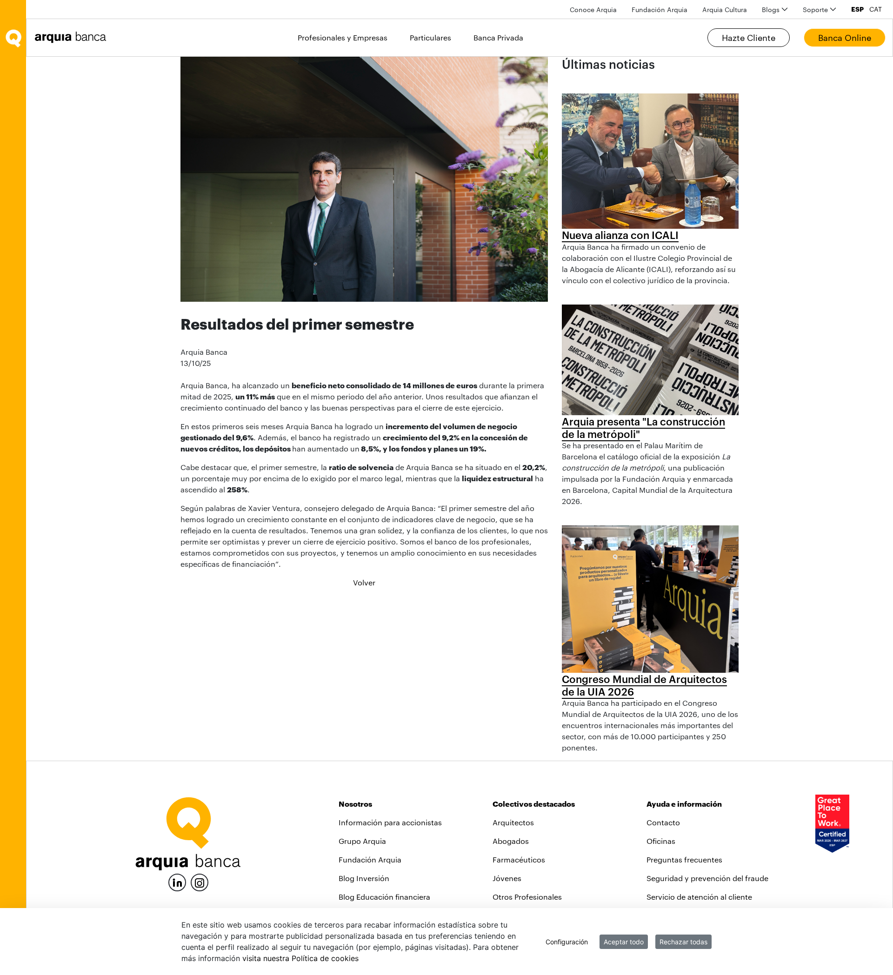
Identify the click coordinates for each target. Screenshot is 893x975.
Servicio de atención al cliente (699, 896)
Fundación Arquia (370, 859)
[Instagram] (199, 881)
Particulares (430, 37)
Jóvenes (507, 878)
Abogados (511, 840)
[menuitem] (593, 9)
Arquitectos (513, 822)
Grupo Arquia (362, 840)
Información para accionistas (390, 822)
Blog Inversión (364, 878)
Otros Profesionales (527, 896)
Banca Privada (498, 37)
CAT (875, 9)
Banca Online (844, 38)
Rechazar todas (683, 942)
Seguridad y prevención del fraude (707, 878)
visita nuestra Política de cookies (300, 958)
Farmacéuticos (519, 859)
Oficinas (660, 840)
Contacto (663, 822)
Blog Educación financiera (384, 896)
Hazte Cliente (748, 38)
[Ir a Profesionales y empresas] (73, 37)
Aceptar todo (624, 942)
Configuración (567, 942)
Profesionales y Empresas (342, 37)
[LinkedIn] (177, 881)
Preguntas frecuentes (684, 859)
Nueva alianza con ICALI (620, 235)
